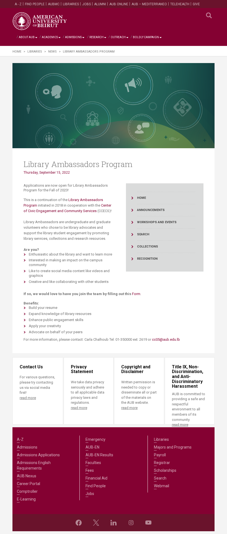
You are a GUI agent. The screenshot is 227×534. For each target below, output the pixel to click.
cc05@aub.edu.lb (166, 339)
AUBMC (54, 4)
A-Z (20, 439)
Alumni (100, 4)
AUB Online (118, 4)
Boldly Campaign (146, 37)
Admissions (73, 37)
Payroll (160, 455)
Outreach (118, 37)
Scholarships (165, 470)
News (52, 51)
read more (28, 398)
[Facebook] (78, 522)
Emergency (95, 439)
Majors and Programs (173, 447)
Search (160, 478)
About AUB (27, 37)
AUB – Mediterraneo (149, 4)
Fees (90, 470)
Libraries (71, 4)
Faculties (93, 462)
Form (136, 294)
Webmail (161, 486)
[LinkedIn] (113, 522)
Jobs (86, 4)
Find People (35, 4)
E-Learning (26, 499)
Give (196, 4)
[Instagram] (130, 522)
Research (96, 37)
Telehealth (179, 4)
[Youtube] (148, 522)
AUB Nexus (26, 476)
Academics (50, 37)
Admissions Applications (38, 455)
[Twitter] (96, 522)
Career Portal (28, 483)
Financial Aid (96, 478)
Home (16, 51)
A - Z (18, 4)
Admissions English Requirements (34, 465)
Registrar (162, 462)
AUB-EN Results (99, 455)
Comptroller (27, 491)
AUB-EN (92, 447)
